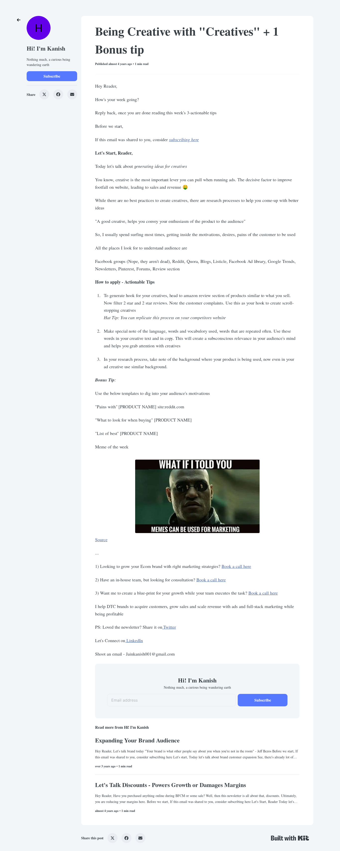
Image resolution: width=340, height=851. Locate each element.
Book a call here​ (236, 566)
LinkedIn (134, 640)
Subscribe (52, 76)
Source (101, 540)
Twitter (169, 627)
